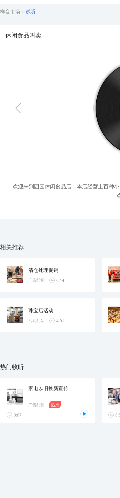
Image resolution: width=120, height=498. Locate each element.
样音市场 (10, 11)
